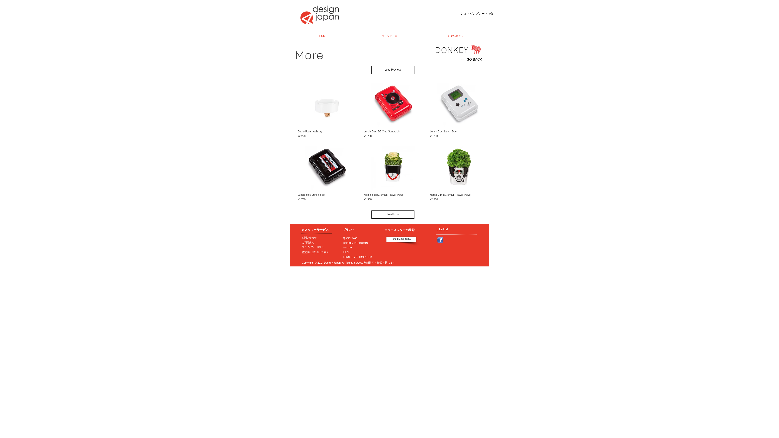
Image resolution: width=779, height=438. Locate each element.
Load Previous (393, 69)
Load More (393, 214)
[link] (471, 13)
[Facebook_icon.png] (440, 240)
